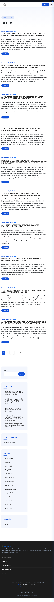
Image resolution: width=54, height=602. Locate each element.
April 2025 (8, 508)
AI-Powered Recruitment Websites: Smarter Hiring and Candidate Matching (22, 98)
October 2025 (9, 485)
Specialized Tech (6, 569)
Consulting (5, 573)
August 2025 (9, 493)
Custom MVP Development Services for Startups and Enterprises (13, 409)
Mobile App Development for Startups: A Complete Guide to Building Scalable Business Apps (14, 401)
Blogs (17, 582)
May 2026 (8, 470)
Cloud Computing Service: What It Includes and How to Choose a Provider (14, 393)
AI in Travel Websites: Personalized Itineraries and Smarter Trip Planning (23, 291)
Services (28, 582)
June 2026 (8, 466)
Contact (34, 582)
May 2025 (8, 504)
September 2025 (10, 489)
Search (5, 370)
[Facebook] (25, 592)
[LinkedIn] (28, 592)
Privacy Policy (40, 582)
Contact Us (45, 4)
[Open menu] (51, 4)
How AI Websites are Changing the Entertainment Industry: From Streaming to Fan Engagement (24, 162)
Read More (5, 53)
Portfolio (22, 582)
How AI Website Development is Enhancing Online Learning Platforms (21, 259)
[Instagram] (22, 592)
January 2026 (9, 473)
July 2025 (8, 497)
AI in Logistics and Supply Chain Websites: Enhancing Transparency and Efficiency (21, 129)
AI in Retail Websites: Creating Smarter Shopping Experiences (20, 226)
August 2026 (9, 458)
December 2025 (10, 477)
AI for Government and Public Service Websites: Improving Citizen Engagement (20, 194)
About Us (12, 582)
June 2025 (8, 500)
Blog (15, 31)
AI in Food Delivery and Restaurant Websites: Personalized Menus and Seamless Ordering (23, 34)
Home (5, 17)
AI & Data (4, 561)
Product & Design (6, 557)
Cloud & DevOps (6, 565)
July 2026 (8, 462)
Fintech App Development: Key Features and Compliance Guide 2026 (14, 425)
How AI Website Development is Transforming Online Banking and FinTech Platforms (23, 66)
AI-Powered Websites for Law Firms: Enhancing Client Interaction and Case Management (23, 323)
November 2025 (10, 481)
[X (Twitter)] (32, 592)
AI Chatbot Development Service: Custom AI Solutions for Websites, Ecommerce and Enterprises (14, 418)
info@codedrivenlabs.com (6, 1)
